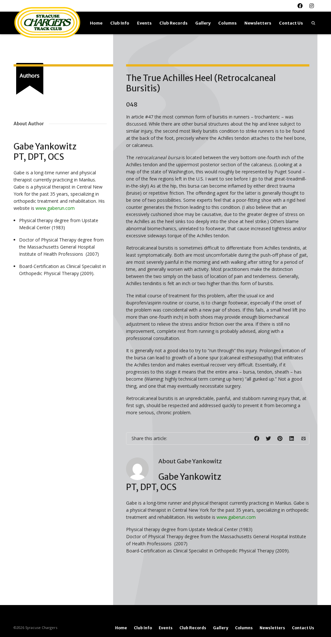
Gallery (202, 23)
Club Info (119, 23)
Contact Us (291, 23)
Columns (227, 23)
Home (96, 23)
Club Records (173, 23)
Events (144, 23)
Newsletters (257, 23)
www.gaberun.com (236, 517)
